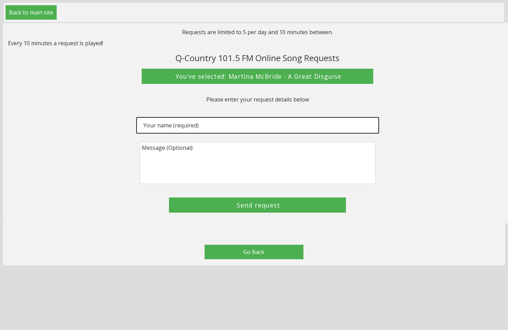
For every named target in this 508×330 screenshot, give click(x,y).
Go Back (253, 252)
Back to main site (31, 12)
